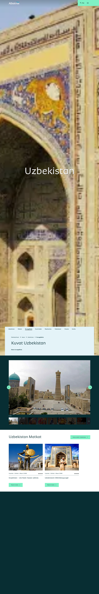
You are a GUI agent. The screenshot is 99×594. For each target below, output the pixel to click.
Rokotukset (58, 329)
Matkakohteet (15, 337)
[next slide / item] (89, 421)
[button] (13, 420)
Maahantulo (48, 329)
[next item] (90, 387)
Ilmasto (67, 329)
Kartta (73, 329)
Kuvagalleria (28, 329)
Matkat (20, 329)
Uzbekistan (11, 329)
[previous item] (9, 387)
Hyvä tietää (38, 329)
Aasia (23, 337)
